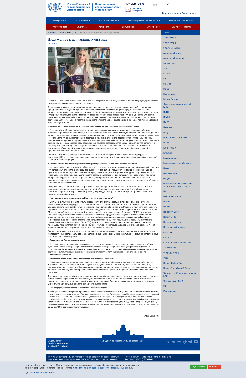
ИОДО (166, 132)
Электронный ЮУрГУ (173, 281)
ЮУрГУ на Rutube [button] (185, 342)
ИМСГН (166, 122)
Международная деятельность (143, 20)
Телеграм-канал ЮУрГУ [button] (190, 342)
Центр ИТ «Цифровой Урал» (176, 268)
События (167, 232)
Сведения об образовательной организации (123, 341)
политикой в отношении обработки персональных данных (104, 368)
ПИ (164, 191)
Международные (171, 158)
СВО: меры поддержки (137, 9)
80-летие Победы (171, 48)
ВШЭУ (166, 89)
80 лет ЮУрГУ (169, 43)
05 (52, 43)
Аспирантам (105, 27)
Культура (167, 153)
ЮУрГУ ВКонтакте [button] (173, 342)
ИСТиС (166, 142)
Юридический (170, 291)
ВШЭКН (167, 84)
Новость (52, 32)
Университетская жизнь (180, 20)
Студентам (82, 27)
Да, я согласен (199, 366)
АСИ (165, 68)
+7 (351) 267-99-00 (144, 359)
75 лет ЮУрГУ (169, 37)
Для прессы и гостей (182, 27)
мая (69, 32)
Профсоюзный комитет (174, 227)
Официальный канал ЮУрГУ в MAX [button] (196, 342)
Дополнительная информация (40, 372)
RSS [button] (168, 342)
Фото (165, 258)
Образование (82, 20)
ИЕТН (166, 112)
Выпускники (169, 94)
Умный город (169, 247)
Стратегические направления (177, 242)
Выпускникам (129, 27)
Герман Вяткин (170, 99)
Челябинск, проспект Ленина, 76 (155, 357)
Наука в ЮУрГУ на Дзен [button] (179, 342)
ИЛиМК (166, 117)
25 (75, 32)
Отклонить (214, 366)
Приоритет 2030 (171, 212)
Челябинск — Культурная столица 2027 (179, 274)
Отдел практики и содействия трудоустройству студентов (177, 184)
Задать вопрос (55, 341)
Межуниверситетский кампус (177, 163)
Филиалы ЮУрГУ (171, 253)
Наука (166, 168)
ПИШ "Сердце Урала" (173, 196)
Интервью (168, 127)
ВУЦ (165, 78)
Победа (167, 201)
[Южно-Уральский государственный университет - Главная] (84, 7)
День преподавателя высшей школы (177, 105)
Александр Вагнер (172, 53)
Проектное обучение (173, 222)
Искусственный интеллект (175, 137)
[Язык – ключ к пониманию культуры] (104, 70)
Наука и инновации (108, 20)
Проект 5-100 (169, 217)
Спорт (166, 237)
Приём (166, 207)
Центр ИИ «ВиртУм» (172, 263)
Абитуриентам (60, 27)
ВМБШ (166, 73)
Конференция (169, 148)
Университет (59, 20)
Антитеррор (169, 63)
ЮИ (165, 286)
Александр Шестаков (173, 58)
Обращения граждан (58, 346)
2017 (62, 32)
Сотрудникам (154, 27)
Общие (166, 178)
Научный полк (170, 173)
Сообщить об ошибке (58, 343)
